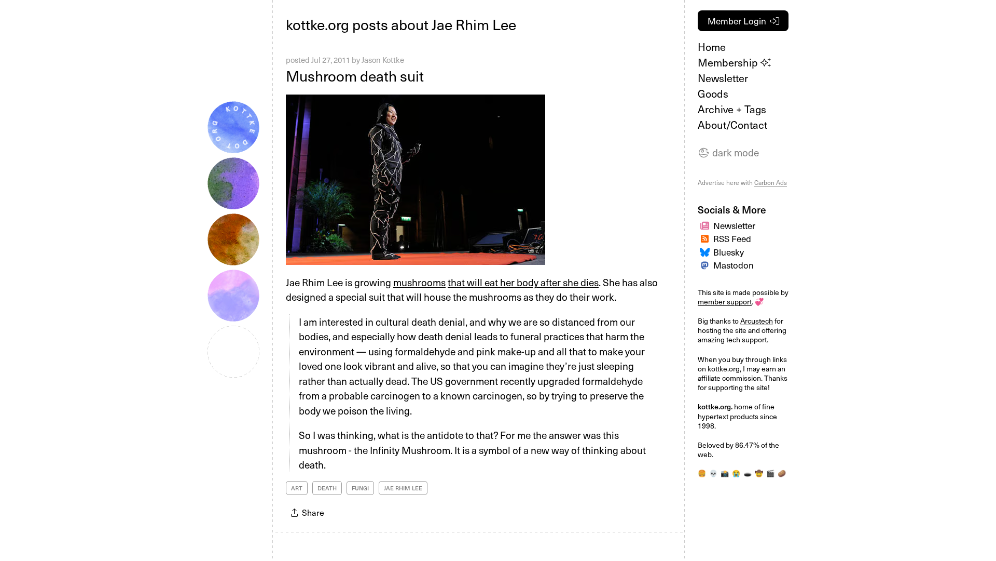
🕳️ (747, 473)
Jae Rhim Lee (403, 488)
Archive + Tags (732, 109)
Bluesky (728, 252)
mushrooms (419, 282)
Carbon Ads (770, 182)
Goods (713, 93)
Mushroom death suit (355, 75)
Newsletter (723, 78)
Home (712, 47)
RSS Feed (732, 238)
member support (725, 301)
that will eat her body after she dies (523, 282)
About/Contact (732, 124)
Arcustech (756, 320)
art (296, 488)
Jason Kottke (383, 59)
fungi (360, 488)
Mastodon (733, 265)
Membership (729, 62)
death (327, 488)
